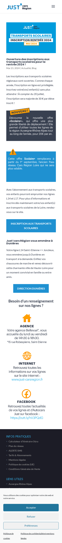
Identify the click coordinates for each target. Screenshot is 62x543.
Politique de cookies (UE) (21, 464)
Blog (34, 68)
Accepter (31, 507)
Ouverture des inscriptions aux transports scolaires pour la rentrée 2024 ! (27, 61)
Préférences (31, 525)
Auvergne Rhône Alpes (20, 484)
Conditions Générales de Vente (24, 469)
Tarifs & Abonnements (20, 455)
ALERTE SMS (15, 450)
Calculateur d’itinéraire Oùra (23, 441)
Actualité (26, 68)
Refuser (31, 516)
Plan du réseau (16, 446)
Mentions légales (17, 459)
